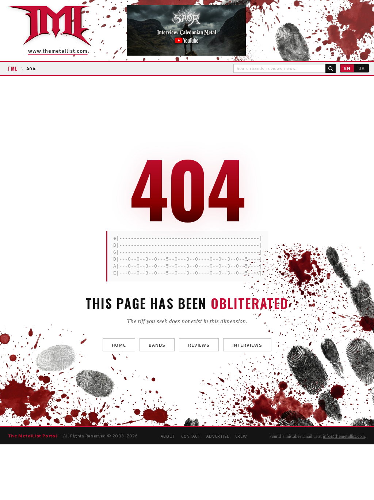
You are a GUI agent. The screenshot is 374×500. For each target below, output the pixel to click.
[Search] (330, 68)
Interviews (247, 344)
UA (361, 68)
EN (347, 68)
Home (119, 344)
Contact (191, 436)
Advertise (217, 436)
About (168, 436)
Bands (157, 344)
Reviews (199, 344)
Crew (241, 436)
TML (12, 68)
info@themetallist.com (344, 436)
